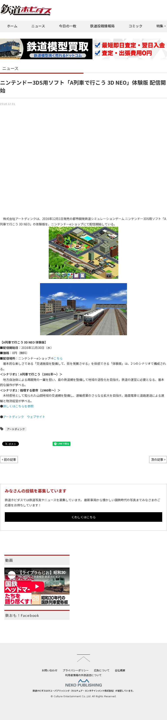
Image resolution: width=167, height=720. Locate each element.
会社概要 (120, 670)
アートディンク (16, 429)
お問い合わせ (49, 670)
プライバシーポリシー (76, 670)
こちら (58, 358)
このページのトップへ (83, 658)
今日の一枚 (67, 25)
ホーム (12, 25)
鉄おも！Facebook (22, 615)
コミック (135, 25)
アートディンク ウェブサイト (24, 416)
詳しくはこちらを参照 (18, 406)
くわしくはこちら (83, 517)
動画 (9, 560)
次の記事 (157, 459)
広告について (102, 670)
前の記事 (10, 459)
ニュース (38, 25)
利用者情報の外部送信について (83, 675)
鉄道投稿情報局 (102, 25)
